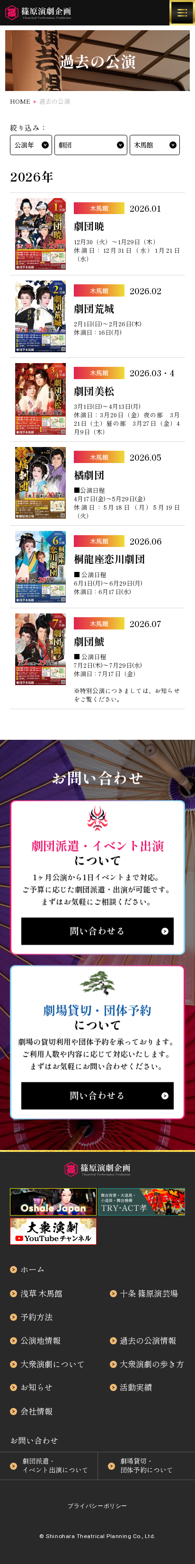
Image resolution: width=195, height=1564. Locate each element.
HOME (20, 102)
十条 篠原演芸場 (149, 1293)
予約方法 (36, 1317)
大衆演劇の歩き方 (152, 1364)
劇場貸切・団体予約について (146, 1465)
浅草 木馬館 (41, 1293)
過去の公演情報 (148, 1340)
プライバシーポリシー (97, 1506)
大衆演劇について (52, 1364)
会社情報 (36, 1411)
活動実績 (136, 1387)
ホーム (32, 1269)
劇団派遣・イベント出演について (55, 1465)
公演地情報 (40, 1340)
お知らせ (36, 1387)
